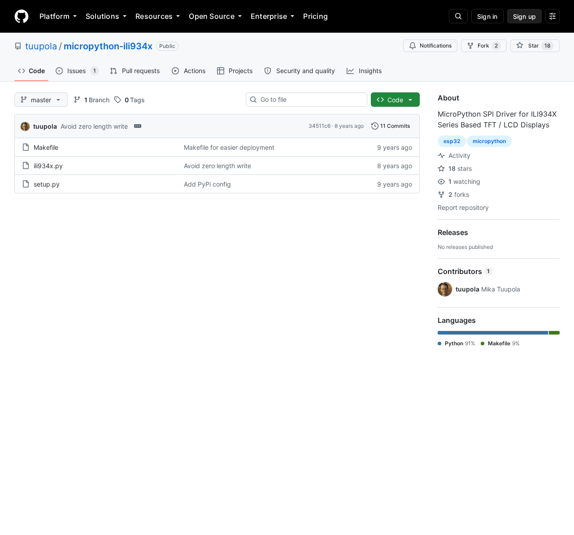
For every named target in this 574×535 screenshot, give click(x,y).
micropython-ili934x (108, 46)
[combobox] (310, 99)
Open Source (212, 16)
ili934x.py (48, 166)
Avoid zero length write (94, 126)
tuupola (41, 46)
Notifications (436, 45)
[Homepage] (21, 16)
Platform (54, 16)
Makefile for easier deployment (229, 147)
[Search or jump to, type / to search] (458, 16)
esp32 (452, 141)
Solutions (102, 16)
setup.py (47, 184)
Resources (154, 16)
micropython (489, 141)
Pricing (315, 16)
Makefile (46, 147)
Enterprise (269, 16)
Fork (488, 45)
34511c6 (319, 125)
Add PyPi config (207, 184)
